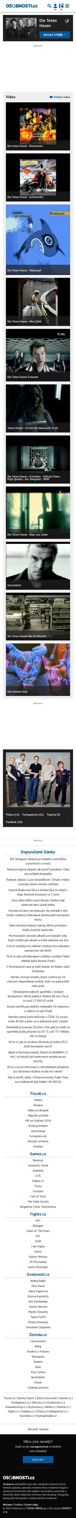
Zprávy (21, 1398)
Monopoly (38, 1356)
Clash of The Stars (38, 1231)
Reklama (7, 1504)
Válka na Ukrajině (38, 1110)
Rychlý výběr (53, 35)
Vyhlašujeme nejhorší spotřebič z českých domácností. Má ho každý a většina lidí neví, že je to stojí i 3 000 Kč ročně (38, 996)
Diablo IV (38, 1181)
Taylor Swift (38, 1317)
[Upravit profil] (67, 21)
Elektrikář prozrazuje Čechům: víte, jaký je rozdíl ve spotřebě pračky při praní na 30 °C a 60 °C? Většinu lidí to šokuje (38, 1031)
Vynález (38, 1146)
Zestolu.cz (38, 1334)
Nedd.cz (50, 1407)
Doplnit (38, 1459)
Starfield (38, 1170)
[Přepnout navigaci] (55, 5)
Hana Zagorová (38, 1291)
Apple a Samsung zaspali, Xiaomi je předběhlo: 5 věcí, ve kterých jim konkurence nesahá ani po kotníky (38, 1056)
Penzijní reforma (38, 1141)
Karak (38, 1382)
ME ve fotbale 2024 (38, 1120)
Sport (30, 1398)
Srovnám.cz (27, 1416)
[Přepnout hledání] (49, 5)
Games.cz (38, 1153)
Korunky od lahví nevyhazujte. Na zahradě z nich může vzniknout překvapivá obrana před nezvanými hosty (38, 915)
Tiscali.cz (38, 1093)
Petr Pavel (38, 1286)
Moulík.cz (63, 1407)
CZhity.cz (40, 1411)
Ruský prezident (38, 1126)
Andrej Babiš (38, 1281)
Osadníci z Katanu (38, 1351)
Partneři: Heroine (38, 1429)
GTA (38, 1175)
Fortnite (38, 1191)
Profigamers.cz (20, 1402)
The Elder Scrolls (38, 1201)
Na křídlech (38, 1377)
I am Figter (38, 1246)
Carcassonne (38, 1341)
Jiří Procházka (38, 1262)
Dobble (38, 1362)
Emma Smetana (38, 1322)
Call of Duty (38, 1196)
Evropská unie (38, 1136)
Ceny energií (38, 1131)
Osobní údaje (31, 1504)
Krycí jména (38, 1372)
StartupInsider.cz (46, 1416)
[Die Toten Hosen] (21, 27)
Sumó (38, 1251)
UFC (38, 1220)
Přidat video (61, 97)
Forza (38, 1186)
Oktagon (38, 1225)
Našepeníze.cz (58, 1411)
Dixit (38, 1367)
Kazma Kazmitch (38, 1296)
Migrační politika (38, 1115)
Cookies (18, 1504)
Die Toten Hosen (48, 23)
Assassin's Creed (38, 1165)
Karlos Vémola (38, 1256)
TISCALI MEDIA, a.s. (36, 1508)
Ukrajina (38, 1105)
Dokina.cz (27, 1411)
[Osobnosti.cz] (21, 5)
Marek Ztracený (38, 1312)
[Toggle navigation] (67, 5)
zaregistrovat (39, 1446)
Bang (38, 1346)
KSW (38, 1241)
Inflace (38, 1100)
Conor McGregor (38, 1267)
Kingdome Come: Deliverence (38, 1206)
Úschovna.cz (35, 1407)
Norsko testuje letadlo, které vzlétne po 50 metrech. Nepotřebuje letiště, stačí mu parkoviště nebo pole (38, 981)
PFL (38, 1236)
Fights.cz (38, 1214)
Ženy (39, 1398)
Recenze (38, 1160)
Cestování (50, 1398)
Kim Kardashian (38, 1301)
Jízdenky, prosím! (38, 1387)
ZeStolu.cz (38, 1402)
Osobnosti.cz (38, 1274)
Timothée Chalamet (38, 1327)
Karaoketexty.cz (15, 1407)
